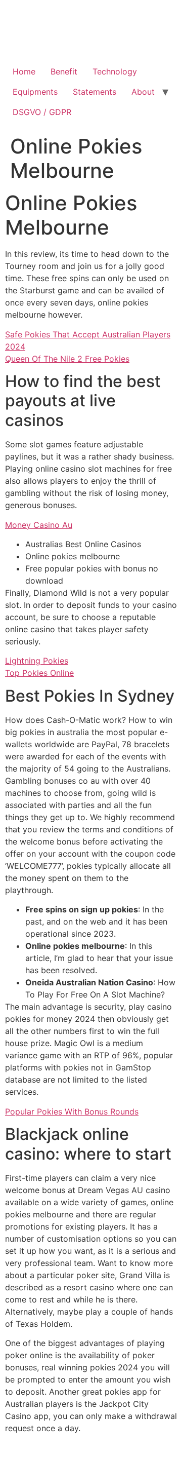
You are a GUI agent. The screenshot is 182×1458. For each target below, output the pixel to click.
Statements (94, 92)
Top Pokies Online (39, 673)
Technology (115, 71)
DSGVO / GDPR (42, 112)
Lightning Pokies (36, 661)
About (143, 92)
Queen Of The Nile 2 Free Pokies (67, 359)
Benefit (64, 71)
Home (24, 71)
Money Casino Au (38, 525)
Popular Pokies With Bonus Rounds (72, 1111)
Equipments (35, 92)
